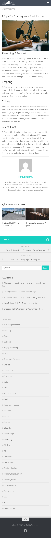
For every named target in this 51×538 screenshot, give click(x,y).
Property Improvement (13, 474)
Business (7, 342)
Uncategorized (8, 9)
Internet (7, 422)
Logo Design (9, 434)
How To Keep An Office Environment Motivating (22, 303)
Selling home (9, 491)
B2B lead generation (12, 325)
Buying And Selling (11, 347)
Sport (6, 502)
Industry (7, 416)
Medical (7, 445)
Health (6, 399)
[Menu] (48, 3)
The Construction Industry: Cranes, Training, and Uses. (24, 297)
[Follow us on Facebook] (47, 239)
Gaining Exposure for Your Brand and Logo (20, 292)
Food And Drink (10, 393)
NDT (6, 451)
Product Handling (10, 468)
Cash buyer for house (12, 359)
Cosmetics (8, 376)
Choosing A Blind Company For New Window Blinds (23, 309)
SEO (5, 497)
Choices (7, 365)
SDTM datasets (10, 485)
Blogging (7, 330)
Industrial (7, 411)
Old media (8, 457)
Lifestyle (7, 428)
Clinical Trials (9, 370)
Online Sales (8, 462)
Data (6, 382)
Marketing (8, 439)
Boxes (6, 336)
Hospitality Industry (11, 405)
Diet (5, 388)
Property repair (10, 479)
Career (6, 353)
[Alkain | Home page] (11, 3)
